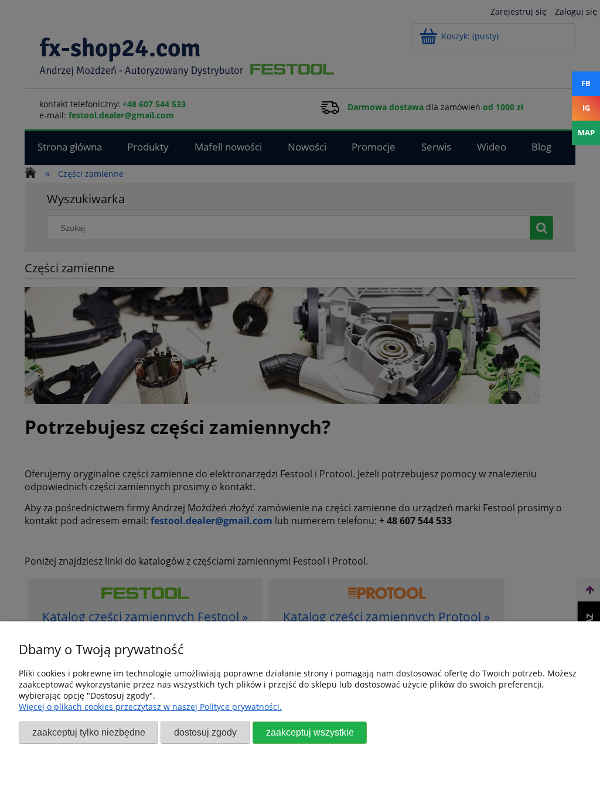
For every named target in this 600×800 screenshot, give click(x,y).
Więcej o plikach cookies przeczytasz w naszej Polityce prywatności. (150, 706)
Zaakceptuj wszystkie (310, 732)
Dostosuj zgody (205, 732)
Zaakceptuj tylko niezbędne (88, 732)
